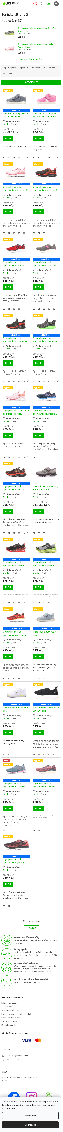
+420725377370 (12, 1059)
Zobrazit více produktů (30, 59)
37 (19, 233)
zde (18, 1108)
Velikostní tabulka (9, 1021)
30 (4, 233)
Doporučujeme (9, 67)
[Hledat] (41, 4)
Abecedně (7, 73)
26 (44, 678)
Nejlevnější (23, 67)
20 (9, 157)
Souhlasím (30, 1124)
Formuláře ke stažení (10, 1017)
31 (9, 233)
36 (14, 233)
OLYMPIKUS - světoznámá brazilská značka (20, 1077)
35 (19, 457)
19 (4, 157)
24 (34, 678)
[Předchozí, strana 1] (31, 914)
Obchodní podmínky (10, 1010)
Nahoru (32, 928)
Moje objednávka (8, 1025)
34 (19, 381)
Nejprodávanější (50, 67)
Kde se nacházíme (9, 1003)
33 (19, 309)
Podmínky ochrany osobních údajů (16, 1014)
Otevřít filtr (31, 82)
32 (14, 309)
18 (34, 157)
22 (19, 157)
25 (39, 678)
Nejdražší (36, 67)
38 (24, 233)
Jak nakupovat (7, 1006)
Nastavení (30, 1115)
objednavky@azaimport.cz (17, 1055)
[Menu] (56, 4)
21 (14, 157)
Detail (8, 138)
